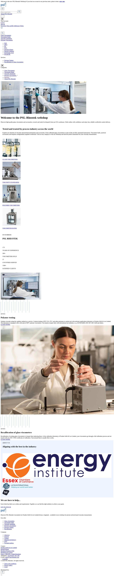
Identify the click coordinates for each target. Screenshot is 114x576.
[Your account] (2, 16)
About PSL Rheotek (6, 14)
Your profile (10, 26)
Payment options (9, 543)
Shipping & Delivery (10, 540)
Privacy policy (8, 565)
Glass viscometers (9, 521)
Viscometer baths (9, 522)
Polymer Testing (8, 60)
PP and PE (7, 54)
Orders (22, 26)
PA (5, 46)
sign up (3, 24)
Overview (4, 26)
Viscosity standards (9, 524)
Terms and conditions (10, 563)
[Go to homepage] (9, 6)
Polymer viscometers (10, 526)
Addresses (17, 26)
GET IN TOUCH (6, 507)
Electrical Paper (8, 49)
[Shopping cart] (2, 30)
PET (5, 43)
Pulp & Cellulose (9, 51)
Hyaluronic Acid (9, 53)
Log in (2, 22)
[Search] (19, 11)
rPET (5, 45)
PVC (5, 48)
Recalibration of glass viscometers (13, 62)
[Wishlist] (2, 28)
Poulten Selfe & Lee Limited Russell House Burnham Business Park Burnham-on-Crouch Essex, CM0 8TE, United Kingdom (11, 551)
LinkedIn (5, 559)
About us (6, 535)
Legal (5, 567)
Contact (6, 538)
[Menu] (2, 8)
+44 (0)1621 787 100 (13, 555)
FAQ (5, 541)
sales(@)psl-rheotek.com (12, 557)
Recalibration (8, 529)
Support (6, 536)
